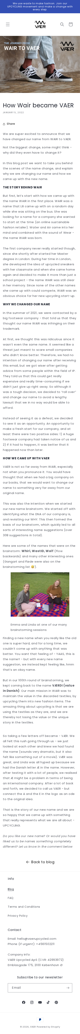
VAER (33, 1026)
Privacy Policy (18, 916)
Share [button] (11, 124)
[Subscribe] (67, 987)
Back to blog (42, 861)
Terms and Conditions (24, 907)
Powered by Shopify (48, 1026)
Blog (11, 889)
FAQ (11, 898)
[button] (7, 24)
